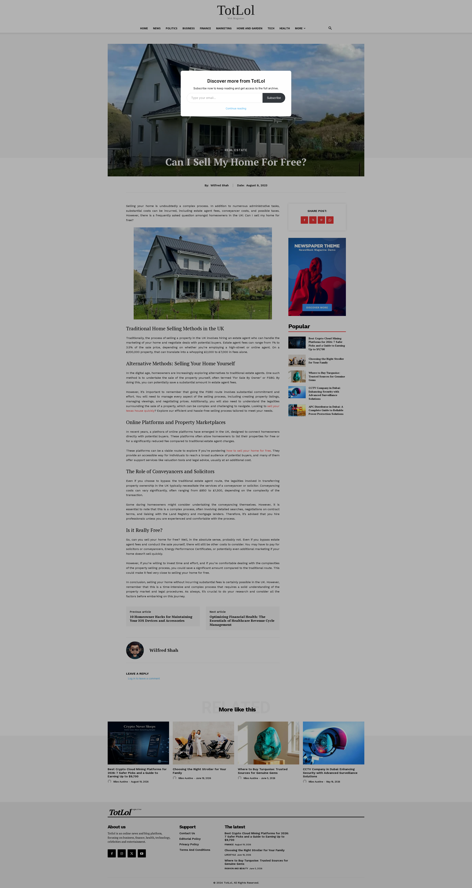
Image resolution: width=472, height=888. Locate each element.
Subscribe (274, 98)
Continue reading (236, 108)
